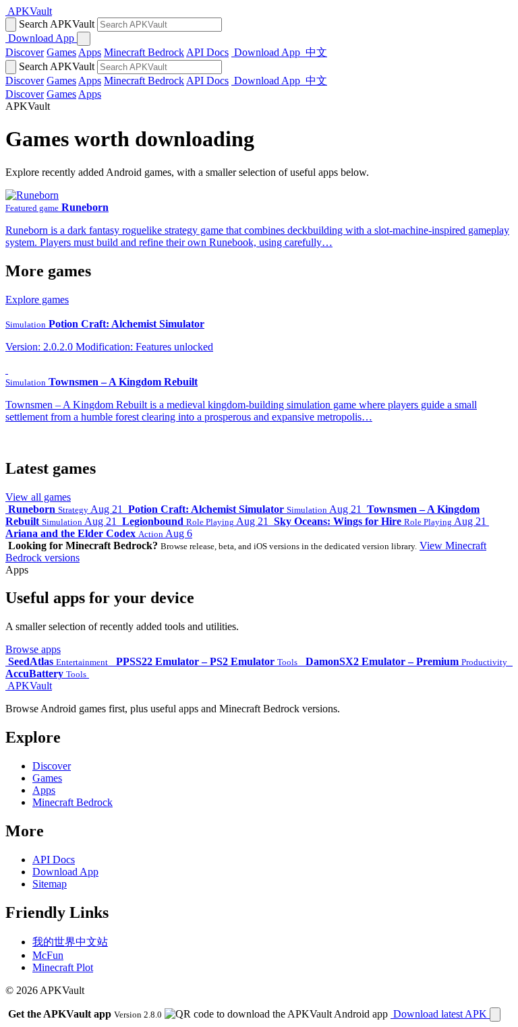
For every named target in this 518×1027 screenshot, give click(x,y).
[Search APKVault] (10, 25)
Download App (65, 871)
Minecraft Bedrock (144, 52)
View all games (38, 497)
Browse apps (33, 649)
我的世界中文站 (70, 941)
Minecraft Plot (62, 967)
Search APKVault (56, 24)
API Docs (207, 52)
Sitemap (49, 884)
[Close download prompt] (495, 1014)
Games (61, 52)
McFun (47, 955)
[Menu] (83, 39)
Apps (89, 52)
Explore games (37, 299)
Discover (24, 52)
